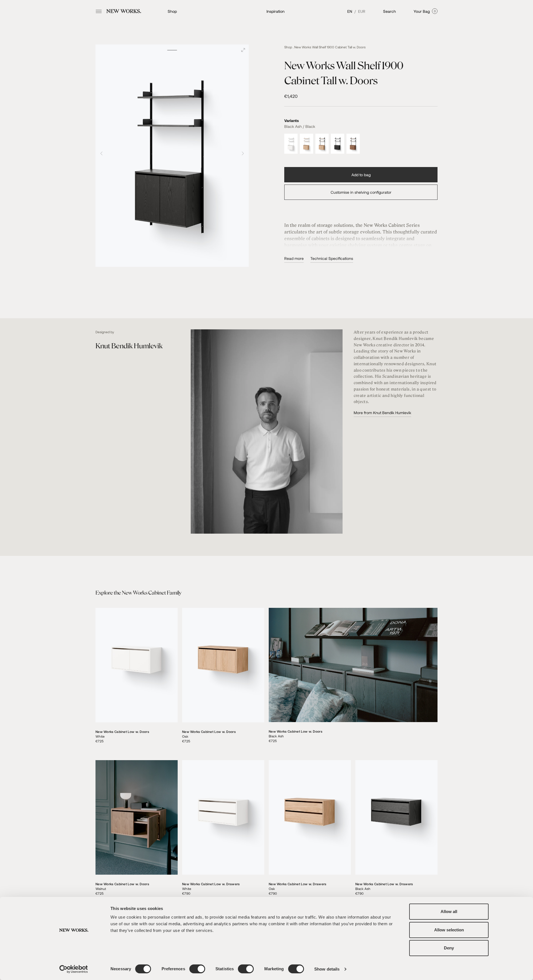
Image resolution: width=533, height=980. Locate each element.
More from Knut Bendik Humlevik (382, 412)
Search (389, 11)
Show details (327, 969)
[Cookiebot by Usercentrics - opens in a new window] (73, 969)
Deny (449, 948)
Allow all (449, 911)
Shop (172, 11)
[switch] (197, 968)
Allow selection (449, 929)
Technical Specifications (331, 258)
